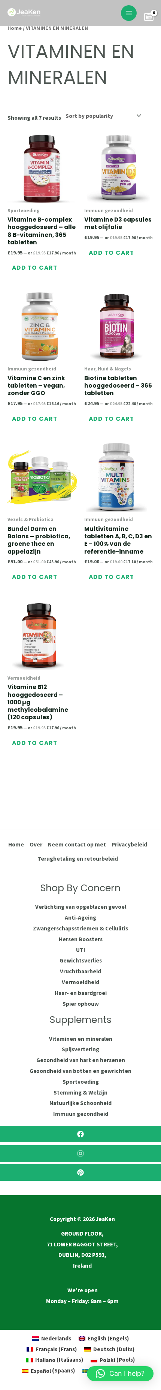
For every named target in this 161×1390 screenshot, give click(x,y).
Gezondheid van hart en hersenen (80, 1060)
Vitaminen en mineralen (80, 1038)
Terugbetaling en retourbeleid (77, 858)
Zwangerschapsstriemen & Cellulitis (80, 928)
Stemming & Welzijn (80, 1092)
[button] (120, 1373)
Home (14, 28)
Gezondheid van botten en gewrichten (80, 1070)
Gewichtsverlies (81, 960)
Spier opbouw (81, 1003)
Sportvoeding (81, 1081)
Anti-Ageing (80, 917)
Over (36, 844)
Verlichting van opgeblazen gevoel (80, 906)
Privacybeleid (129, 844)
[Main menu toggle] (129, 13)
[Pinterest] (80, 1172)
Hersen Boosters (81, 939)
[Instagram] (80, 1153)
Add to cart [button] (35, 268)
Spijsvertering (80, 1049)
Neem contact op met (77, 844)
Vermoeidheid (80, 982)
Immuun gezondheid (80, 1113)
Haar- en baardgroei (81, 992)
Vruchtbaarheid (80, 971)
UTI (80, 950)
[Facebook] (80, 1134)
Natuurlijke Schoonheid (80, 1102)
